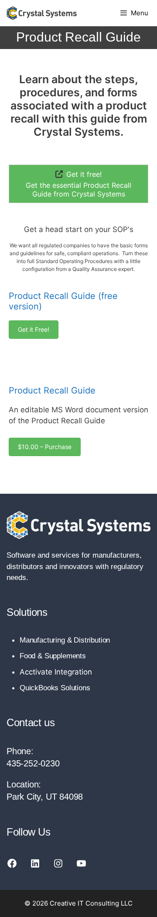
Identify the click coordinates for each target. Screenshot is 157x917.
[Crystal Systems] (41, 13)
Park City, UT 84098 (45, 796)
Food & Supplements (53, 656)
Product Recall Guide (52, 390)
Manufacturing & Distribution (65, 640)
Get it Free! (33, 329)
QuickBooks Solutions (55, 688)
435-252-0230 (33, 763)
